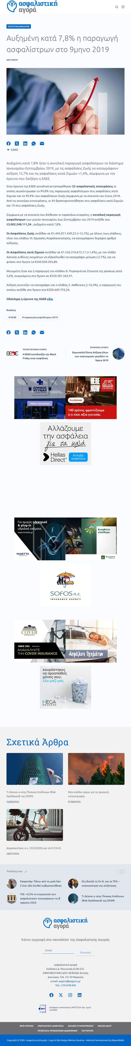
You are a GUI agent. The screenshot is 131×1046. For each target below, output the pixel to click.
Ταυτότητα (87, 1031)
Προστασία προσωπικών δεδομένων (57, 1031)
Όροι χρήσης (26, 1026)
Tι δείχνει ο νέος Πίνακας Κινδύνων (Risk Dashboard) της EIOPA (103, 898)
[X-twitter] (61, 995)
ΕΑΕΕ (12, 317)
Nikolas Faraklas (76, 1040)
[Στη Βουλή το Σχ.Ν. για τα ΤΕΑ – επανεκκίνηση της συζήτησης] (73, 884)
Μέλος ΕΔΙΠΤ (105, 1026)
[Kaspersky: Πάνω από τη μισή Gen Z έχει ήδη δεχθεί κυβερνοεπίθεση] (11, 884)
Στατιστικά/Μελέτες (19, 26)
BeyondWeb (118, 1040)
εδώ (50, 299)
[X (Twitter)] (19, 143)
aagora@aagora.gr (70, 981)
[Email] (44, 143)
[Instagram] (70, 995)
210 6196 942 (68, 985)
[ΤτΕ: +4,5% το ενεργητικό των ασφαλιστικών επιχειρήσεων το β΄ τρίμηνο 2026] (11, 898)
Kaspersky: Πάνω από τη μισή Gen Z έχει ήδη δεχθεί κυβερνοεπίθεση (40, 883)
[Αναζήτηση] (116, 7)
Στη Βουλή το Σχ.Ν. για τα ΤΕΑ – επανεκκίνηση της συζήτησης (101, 883)
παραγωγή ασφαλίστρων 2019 (40, 317)
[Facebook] (10, 143)
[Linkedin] (79, 995)
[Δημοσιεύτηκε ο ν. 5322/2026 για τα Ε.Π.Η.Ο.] (34, 825)
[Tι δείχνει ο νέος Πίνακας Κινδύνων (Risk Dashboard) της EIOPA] (34, 769)
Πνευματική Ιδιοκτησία (51, 1026)
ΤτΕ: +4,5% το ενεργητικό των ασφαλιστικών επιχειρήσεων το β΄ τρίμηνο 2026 (40, 898)
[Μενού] (123, 6)
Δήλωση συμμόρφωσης (80, 1026)
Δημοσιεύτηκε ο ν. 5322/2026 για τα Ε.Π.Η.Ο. (33, 848)
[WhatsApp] (36, 143)
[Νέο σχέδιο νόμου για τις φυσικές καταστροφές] (96, 769)
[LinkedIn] (27, 143)
